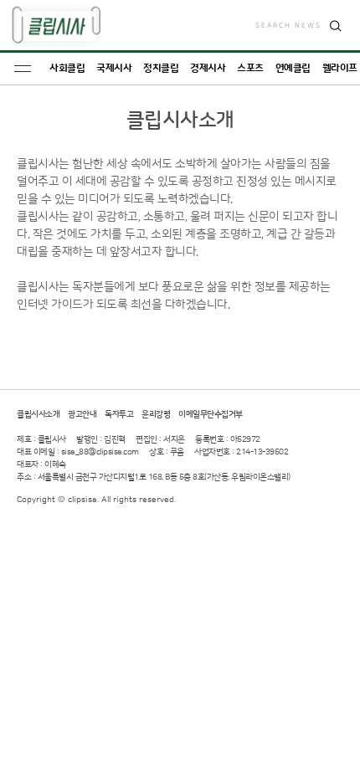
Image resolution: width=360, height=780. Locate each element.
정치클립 (160, 68)
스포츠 (250, 68)
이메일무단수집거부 (210, 414)
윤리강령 (155, 414)
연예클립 (293, 68)
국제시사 (113, 68)
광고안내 (82, 414)
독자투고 (119, 414)
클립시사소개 (38, 414)
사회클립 (67, 68)
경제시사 (207, 68)
